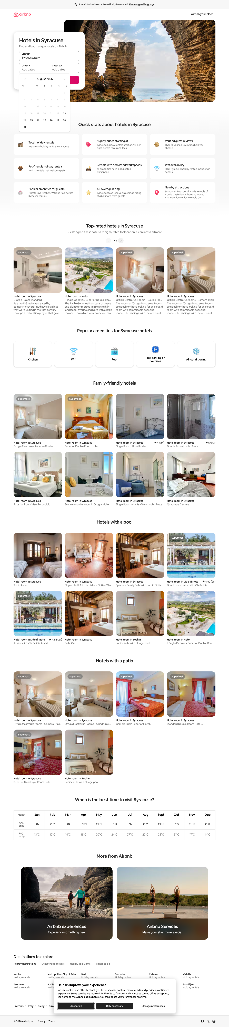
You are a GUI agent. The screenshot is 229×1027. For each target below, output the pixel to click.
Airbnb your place (202, 14)
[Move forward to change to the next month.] (64, 79)
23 (64, 113)
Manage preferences (153, 1006)
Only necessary (114, 1006)
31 (25, 127)
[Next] (121, 240)
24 (24, 120)
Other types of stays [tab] (53, 963)
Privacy (41, 1021)
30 (64, 120)
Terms (51, 1021)
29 (57, 120)
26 (38, 120)
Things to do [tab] (103, 963)
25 (31, 120)
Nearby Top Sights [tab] (80, 963)
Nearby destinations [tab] (25, 963)
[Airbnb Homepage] (22, 14)
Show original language (141, 4)
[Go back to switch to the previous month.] (25, 79)
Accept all (76, 1006)
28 (51, 120)
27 (44, 120)
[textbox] (34, 69)
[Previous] (108, 240)
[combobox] (49, 58)
